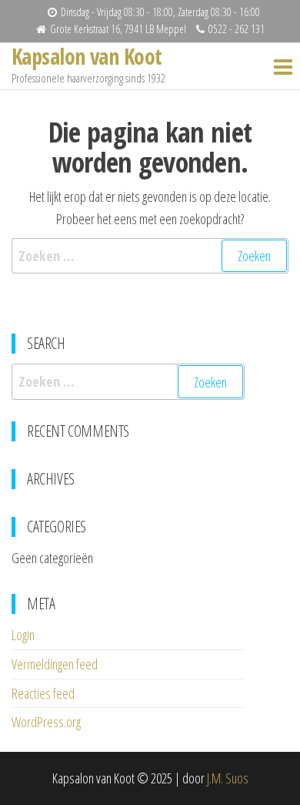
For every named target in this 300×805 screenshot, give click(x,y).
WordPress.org (46, 722)
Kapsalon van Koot (87, 56)
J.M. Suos (227, 778)
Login (23, 635)
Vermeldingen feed (55, 664)
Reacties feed (43, 693)
